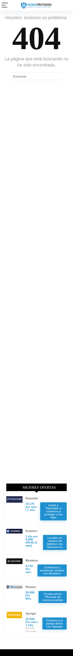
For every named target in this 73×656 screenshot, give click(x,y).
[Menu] (5, 5)
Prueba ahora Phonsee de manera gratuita (52, 597)
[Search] (67, 5)
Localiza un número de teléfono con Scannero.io (55, 542)
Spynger (31, 613)
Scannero (31, 530)
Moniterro (32, 560)
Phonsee (31, 587)
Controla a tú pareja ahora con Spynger (54, 623)
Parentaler (32, 498)
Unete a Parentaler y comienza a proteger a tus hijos (53, 511)
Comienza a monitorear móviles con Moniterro (52, 570)
